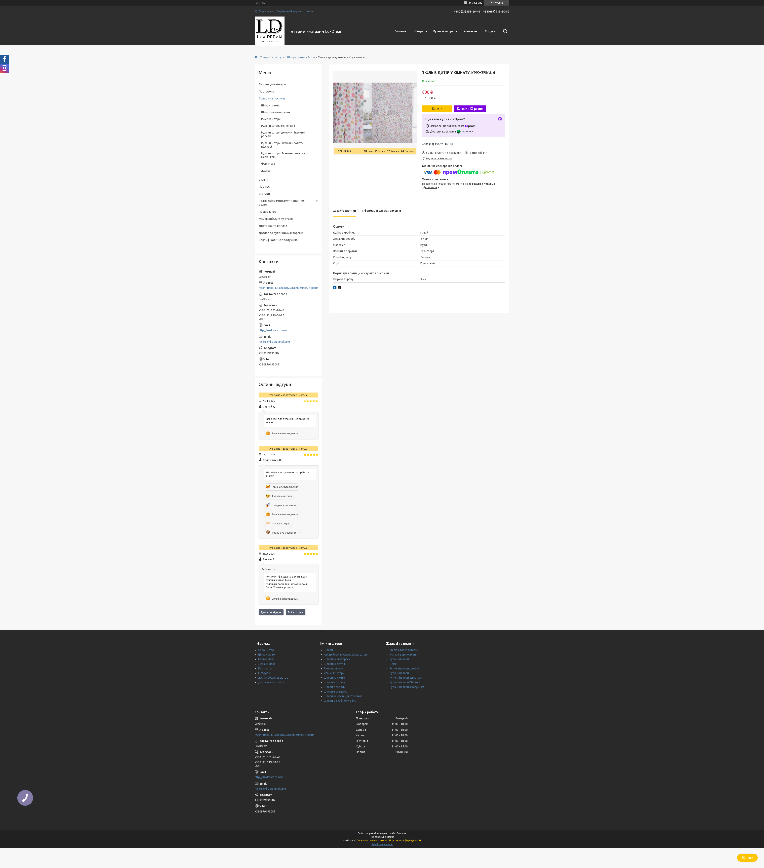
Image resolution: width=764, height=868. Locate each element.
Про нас (264, 186)
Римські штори (271, 119)
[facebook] (334, 288)
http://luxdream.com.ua (273, 330)
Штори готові (296, 57)
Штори (418, 31)
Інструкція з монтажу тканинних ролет (282, 202)
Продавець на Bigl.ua (382, 837)
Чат (750, 857)
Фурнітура (268, 163)
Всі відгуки (296, 612)
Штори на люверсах (337, 659)
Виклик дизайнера (272, 84)
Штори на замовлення (275, 112)
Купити (437, 108)
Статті (263, 179)
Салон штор (266, 650)
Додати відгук (271, 612)
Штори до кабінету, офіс (340, 700)
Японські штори (334, 673)
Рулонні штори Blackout (405, 682)
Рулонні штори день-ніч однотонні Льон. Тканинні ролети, (287, 586)
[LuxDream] (270, 31)
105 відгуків (475, 2)
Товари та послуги (272, 57)
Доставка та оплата (273, 225)
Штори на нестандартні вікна (343, 696)
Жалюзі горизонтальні (404, 650)
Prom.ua (401, 833)
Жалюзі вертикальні (403, 654)
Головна (400, 31)
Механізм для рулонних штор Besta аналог (287, 420)
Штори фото (266, 654)
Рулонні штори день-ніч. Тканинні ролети (283, 134)
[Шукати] (504, 31)
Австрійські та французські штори (346, 654)
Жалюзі (266, 170)
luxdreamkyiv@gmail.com (274, 341)
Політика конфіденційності (405, 840)
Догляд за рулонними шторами (281, 233)
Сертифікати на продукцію (278, 240)
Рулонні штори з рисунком (407, 687)
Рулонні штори (443, 31)
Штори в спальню (335, 691)
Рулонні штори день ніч (405, 668)
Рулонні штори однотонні (278, 125)
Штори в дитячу (334, 682)
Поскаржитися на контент (372, 840)
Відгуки (490, 31)
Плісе (393, 663)
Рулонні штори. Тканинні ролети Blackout (282, 144)
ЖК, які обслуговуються (276, 218)
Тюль (311, 57)
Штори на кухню (334, 677)
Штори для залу (334, 687)
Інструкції (264, 673)
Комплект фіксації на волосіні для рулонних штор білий (286, 578)
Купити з (463, 108)
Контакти (470, 31)
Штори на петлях (335, 663)
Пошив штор (268, 211)
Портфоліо (266, 91)
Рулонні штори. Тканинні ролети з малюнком (283, 155)
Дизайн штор (267, 663)
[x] (339, 288)
